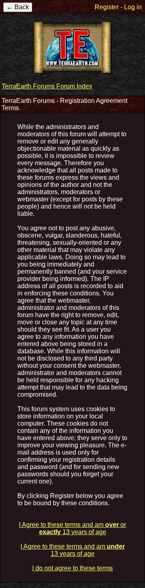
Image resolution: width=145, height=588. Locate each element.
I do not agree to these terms (72, 568)
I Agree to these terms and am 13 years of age (73, 550)
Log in (133, 7)
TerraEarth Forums (72, 47)
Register (107, 7)
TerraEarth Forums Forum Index (47, 86)
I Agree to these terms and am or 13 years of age (72, 528)
